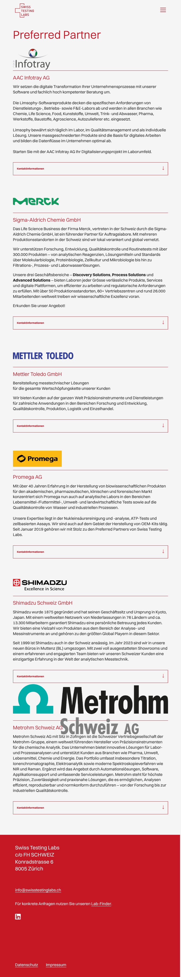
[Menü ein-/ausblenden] (163, 10)
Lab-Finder (101, 914)
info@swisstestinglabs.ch (38, 900)
